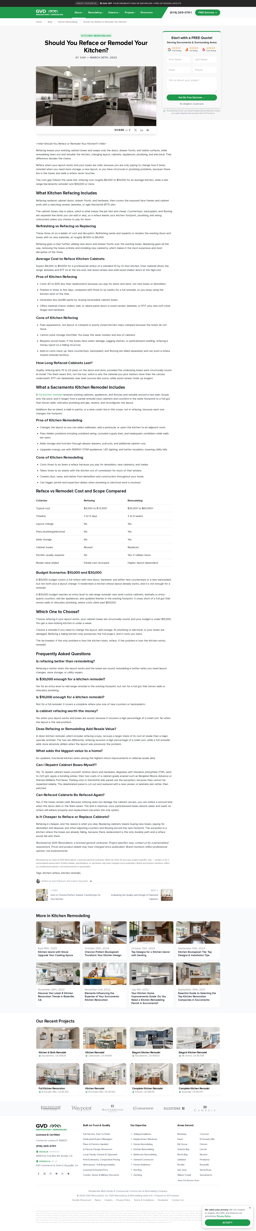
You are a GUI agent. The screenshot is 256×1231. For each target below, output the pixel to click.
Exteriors (113, 12)
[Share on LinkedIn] (143, 130)
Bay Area (117, 1211)
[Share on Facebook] (130, 130)
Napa (38, 1216)
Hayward (154, 1213)
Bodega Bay (145, 1211)
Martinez (199, 1213)
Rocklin (181, 1164)
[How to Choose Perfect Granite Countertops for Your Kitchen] (42, 895)
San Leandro (170, 1216)
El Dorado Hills (207, 1139)
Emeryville (87, 1213)
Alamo (93, 1211)
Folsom (203, 1144)
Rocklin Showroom (81, 1200)
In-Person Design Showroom (97, 1149)
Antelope (104, 1211)
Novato (203, 1154)
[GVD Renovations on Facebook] (38, 1173)
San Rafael (186, 1216)
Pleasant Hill (92, 1216)
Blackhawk (136, 1211)
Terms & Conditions (144, 1200)
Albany (98, 1211)
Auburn (110, 1211)
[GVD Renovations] (49, 12)
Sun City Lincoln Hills (76, 1218)
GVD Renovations (95, 1195)
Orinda (70, 1216)
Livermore (179, 1213)
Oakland (181, 1159)
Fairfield (101, 1213)
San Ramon (194, 1216)
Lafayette (160, 1213)
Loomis (186, 1213)
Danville (39, 1213)
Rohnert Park (148, 1216)
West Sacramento (124, 1218)
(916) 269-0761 (46, 1146)
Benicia (123, 1211)
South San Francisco (61, 1218)
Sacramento (206, 1175)
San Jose (182, 1169)
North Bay (182, 1154)
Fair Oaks (94, 1213)
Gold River (127, 1213)
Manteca (192, 1213)
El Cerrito (61, 1213)
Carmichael (180, 1211)
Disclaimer (163, 1200)
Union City (97, 1218)
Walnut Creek (184, 1175)
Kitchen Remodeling (67, 22)
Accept (228, 1222)
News (98, 1200)
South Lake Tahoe (48, 1218)
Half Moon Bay (145, 1213)
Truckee (91, 1218)
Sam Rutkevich (59, 881)
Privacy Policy (123, 1200)
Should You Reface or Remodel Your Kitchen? (105, 22)
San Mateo (178, 1216)
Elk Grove (182, 1144)
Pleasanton (101, 1216)
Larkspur (167, 1213)
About (78, 12)
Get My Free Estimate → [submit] (191, 97)
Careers (108, 1200)
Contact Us (178, 1200)
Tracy (86, 1218)
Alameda (87, 1211)
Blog (50, 22)
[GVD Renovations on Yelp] (62, 1173)
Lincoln (203, 1149)
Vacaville (105, 1218)
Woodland (134, 1218)
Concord (204, 1134)
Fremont (121, 1213)
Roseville (204, 1164)
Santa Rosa (205, 1169)
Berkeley (182, 1134)
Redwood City (132, 1216)
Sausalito (39, 1218)
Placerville (83, 1216)
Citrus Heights (189, 1211)
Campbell (172, 1211)
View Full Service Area (188, 1180)
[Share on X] (136, 130)
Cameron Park (163, 1211)
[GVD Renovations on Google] (44, 1173)
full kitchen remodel (50, 394)
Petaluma (204, 1159)
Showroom (146, 12)
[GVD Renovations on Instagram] (50, 1173)
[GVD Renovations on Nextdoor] (68, 1173)
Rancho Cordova (110, 1216)
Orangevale (63, 1216)
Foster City (113, 1213)
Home (39, 22)
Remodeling (94, 12)
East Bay (55, 1213)
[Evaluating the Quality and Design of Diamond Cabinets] (167, 895)
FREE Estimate (206, 12)
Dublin (49, 1213)
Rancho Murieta (122, 1216)
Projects (129, 12)
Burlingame (154, 1211)
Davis (180, 1139)
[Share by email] (149, 130)
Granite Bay (183, 1149)
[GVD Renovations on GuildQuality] (56, 1173)
